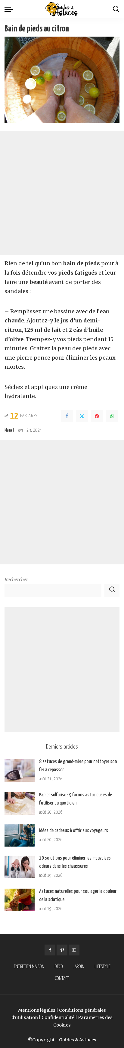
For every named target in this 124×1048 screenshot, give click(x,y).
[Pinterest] (97, 416)
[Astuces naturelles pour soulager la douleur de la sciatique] (20, 900)
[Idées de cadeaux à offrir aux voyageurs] (20, 835)
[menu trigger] (10, 9)
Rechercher (16, 580)
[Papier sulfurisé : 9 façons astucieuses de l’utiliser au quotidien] (20, 803)
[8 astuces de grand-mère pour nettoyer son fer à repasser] (20, 770)
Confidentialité (58, 1017)
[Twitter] (82, 416)
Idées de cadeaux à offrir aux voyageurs (73, 830)
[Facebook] (67, 416)
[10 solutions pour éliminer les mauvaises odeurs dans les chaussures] (20, 867)
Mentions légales (36, 1010)
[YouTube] (74, 950)
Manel (9, 430)
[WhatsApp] (112, 416)
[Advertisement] (62, 193)
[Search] (115, 9)
